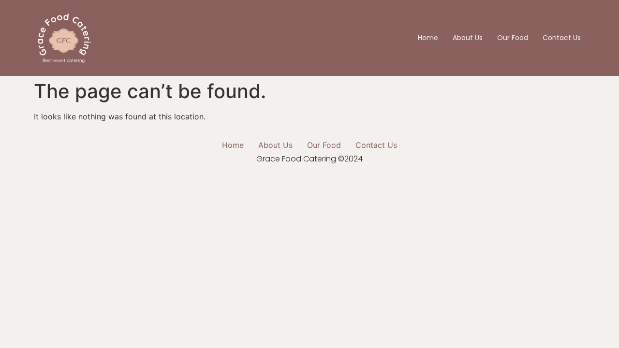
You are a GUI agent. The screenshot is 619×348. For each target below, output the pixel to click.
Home (428, 38)
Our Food (512, 38)
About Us (468, 38)
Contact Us (562, 38)
